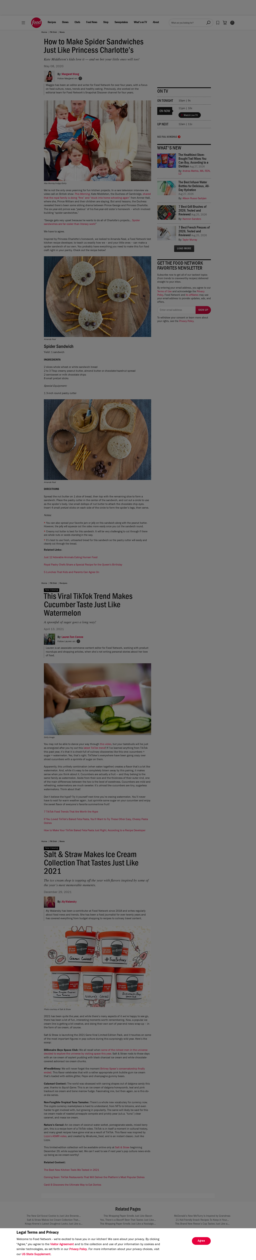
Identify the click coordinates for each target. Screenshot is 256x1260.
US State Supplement (36, 1254)
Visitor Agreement (62, 1244)
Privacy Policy (78, 1249)
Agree (201, 1241)
